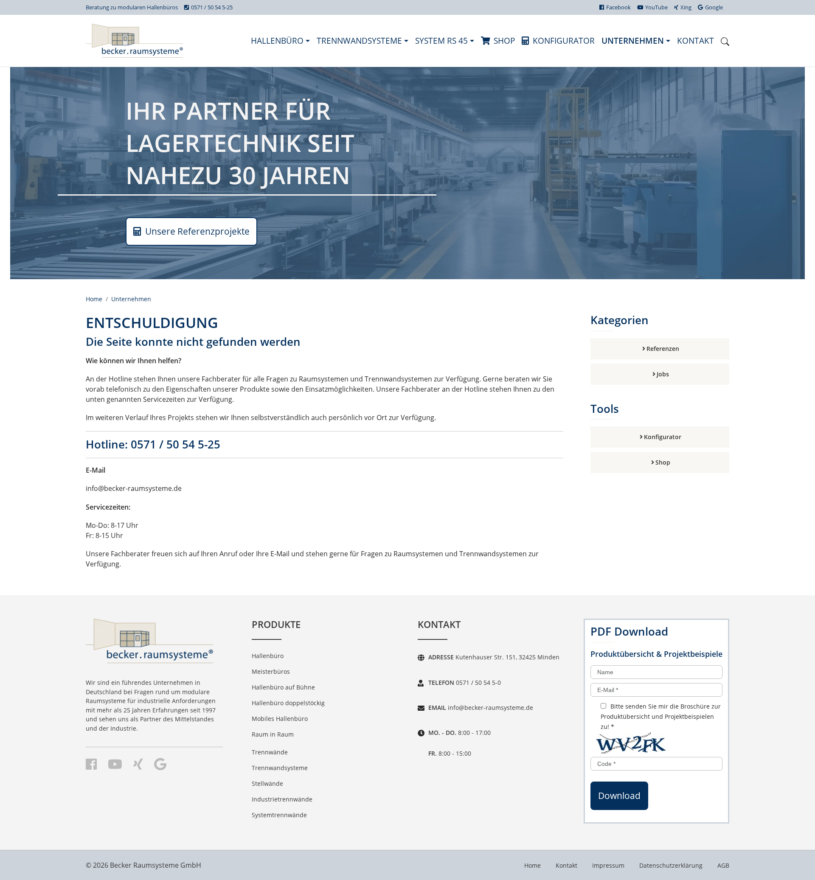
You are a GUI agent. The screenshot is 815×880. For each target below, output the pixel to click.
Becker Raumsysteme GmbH (155, 865)
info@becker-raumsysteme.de (489, 707)
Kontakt (695, 40)
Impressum (608, 865)
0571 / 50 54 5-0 (477, 682)
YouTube (656, 7)
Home (94, 299)
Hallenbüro (278, 40)
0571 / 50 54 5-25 (212, 7)
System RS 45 (442, 40)
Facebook (618, 7)
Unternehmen (633, 40)
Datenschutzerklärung (671, 865)
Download (619, 796)
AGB (723, 865)
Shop (504, 40)
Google (714, 7)
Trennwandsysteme (360, 40)
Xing (685, 7)
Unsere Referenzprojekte (196, 231)
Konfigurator (564, 40)
